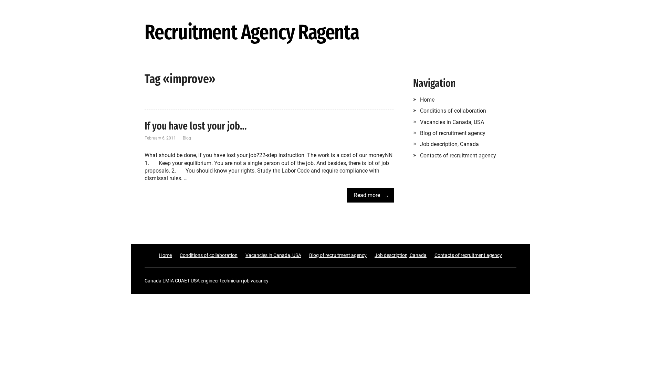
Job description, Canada (449, 144)
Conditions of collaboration (453, 110)
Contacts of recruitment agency (458, 155)
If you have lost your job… (196, 126)
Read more (367, 195)
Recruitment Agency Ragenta (252, 32)
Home (427, 99)
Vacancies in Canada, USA (452, 122)
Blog (187, 138)
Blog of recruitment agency (452, 133)
